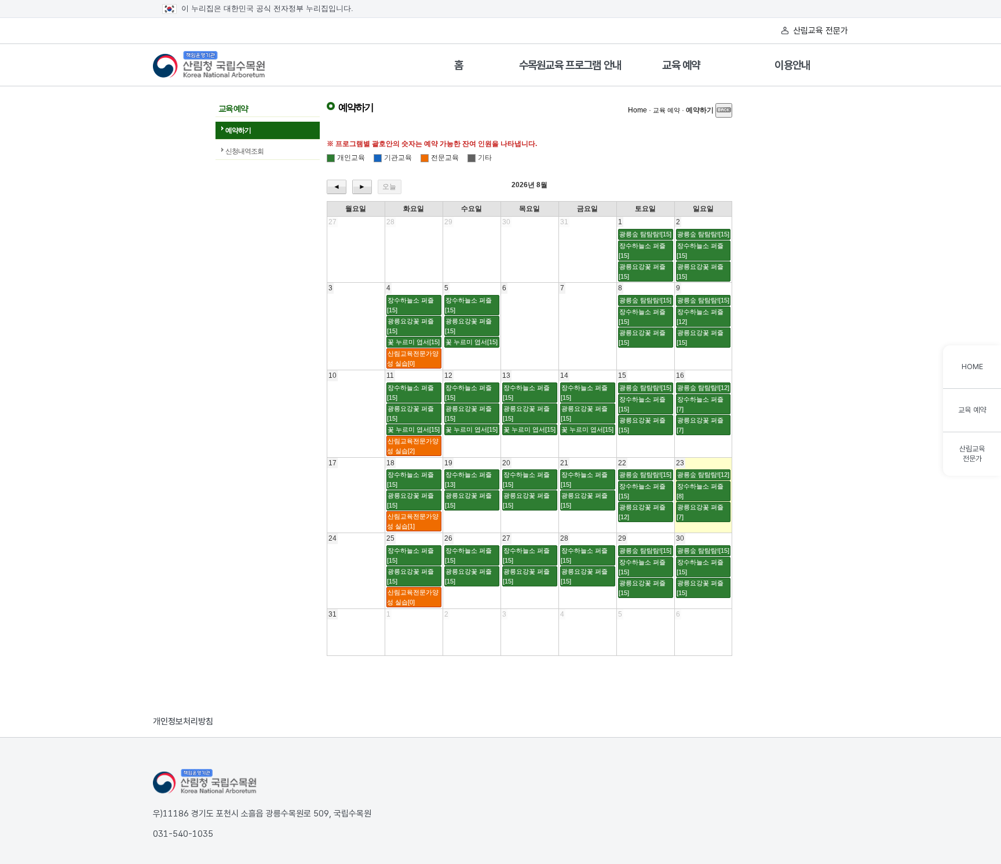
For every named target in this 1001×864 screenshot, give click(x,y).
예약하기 (238, 130)
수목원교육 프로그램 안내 (570, 65)
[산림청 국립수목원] (205, 782)
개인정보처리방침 (183, 721)
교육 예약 (681, 65)
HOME (972, 366)
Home (637, 110)
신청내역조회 (244, 151)
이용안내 (792, 65)
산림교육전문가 (972, 453)
